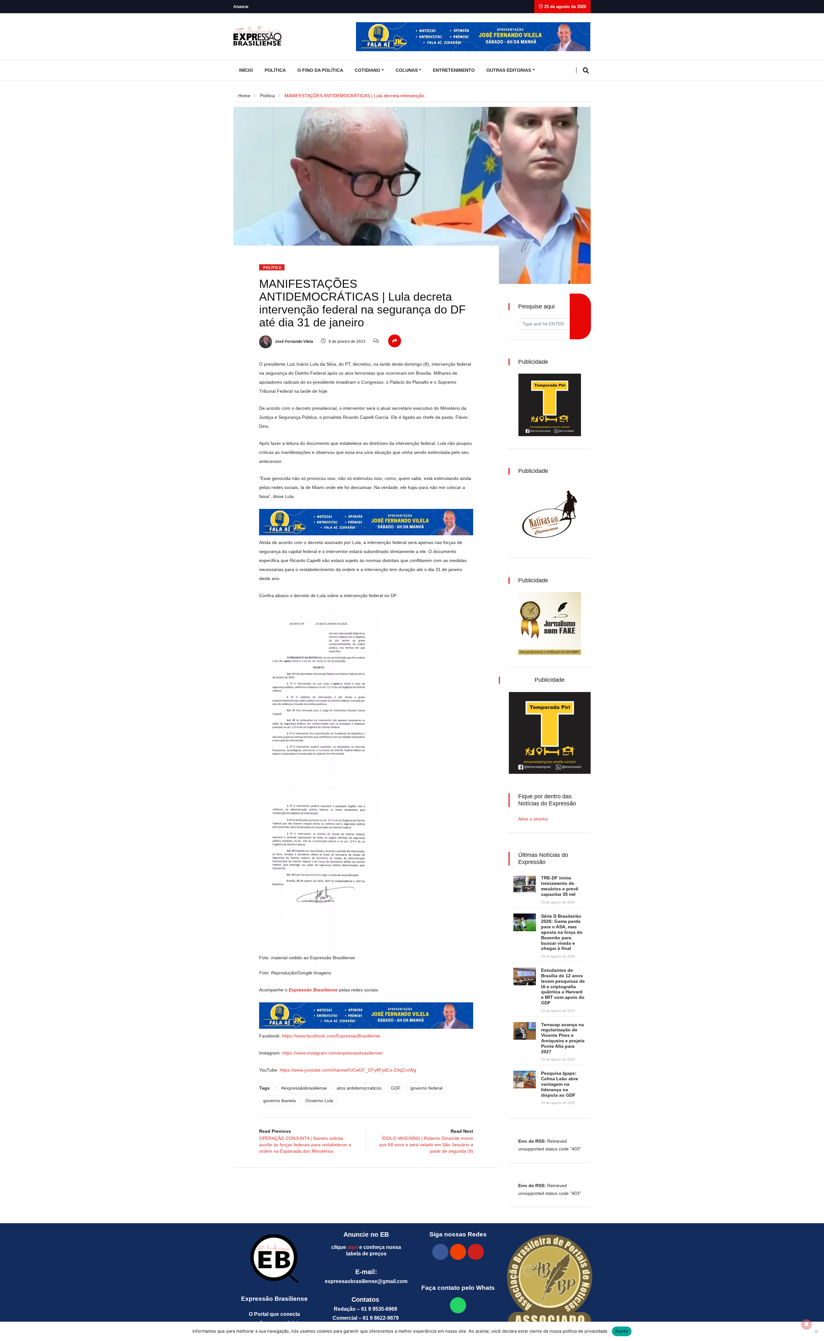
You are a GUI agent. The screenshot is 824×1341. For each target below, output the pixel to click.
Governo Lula (319, 1100)
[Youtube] (476, 1252)
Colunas (407, 70)
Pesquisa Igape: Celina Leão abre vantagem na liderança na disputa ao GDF (559, 1084)
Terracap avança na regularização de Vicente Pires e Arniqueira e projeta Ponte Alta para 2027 (563, 1038)
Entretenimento (454, 70)
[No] (816, 1331)
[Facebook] (440, 1252)
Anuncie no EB (366, 1234)
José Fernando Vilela (293, 341)
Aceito (622, 1331)
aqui (352, 1247)
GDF (396, 1088)
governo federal (426, 1088)
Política (275, 70)
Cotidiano (367, 70)
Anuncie (240, 7)
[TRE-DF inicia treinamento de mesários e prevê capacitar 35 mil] (524, 884)
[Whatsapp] (458, 1305)
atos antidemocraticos (359, 1088)
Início (246, 70)
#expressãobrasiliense (304, 1088)
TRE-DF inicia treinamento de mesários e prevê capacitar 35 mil (559, 885)
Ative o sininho (533, 818)
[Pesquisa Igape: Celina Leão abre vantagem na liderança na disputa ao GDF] (524, 1079)
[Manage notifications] (806, 1324)
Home (244, 95)
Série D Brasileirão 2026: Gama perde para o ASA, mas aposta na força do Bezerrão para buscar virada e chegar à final (562, 932)
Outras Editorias (508, 70)
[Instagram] (458, 1252)
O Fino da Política (320, 70)
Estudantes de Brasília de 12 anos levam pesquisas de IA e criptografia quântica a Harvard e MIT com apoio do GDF (563, 986)
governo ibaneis (279, 1100)
